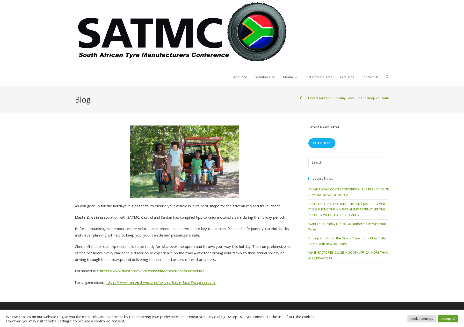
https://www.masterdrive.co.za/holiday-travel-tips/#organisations (161, 282)
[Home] (301, 98)
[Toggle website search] (387, 77)
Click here (322, 143)
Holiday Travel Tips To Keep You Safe (361, 98)
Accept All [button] (448, 318)
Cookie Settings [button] (421, 318)
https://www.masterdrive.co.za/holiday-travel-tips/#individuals (152, 270)
